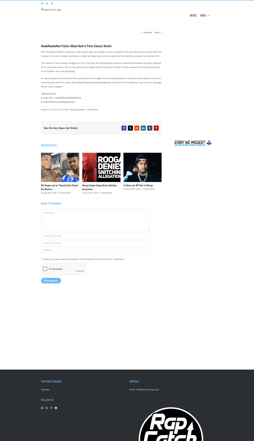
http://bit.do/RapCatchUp (68, 97)
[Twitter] (47, 408)
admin (46, 109)
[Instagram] (42, 408)
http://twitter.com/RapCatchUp (59, 102)
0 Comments (92, 109)
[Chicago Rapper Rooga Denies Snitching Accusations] (60, 154)
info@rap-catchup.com (147, 389)
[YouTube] (56, 408)
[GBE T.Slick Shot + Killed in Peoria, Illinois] (142, 154)
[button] (43, 173)
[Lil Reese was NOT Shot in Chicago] (101, 154)
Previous (147, 32)
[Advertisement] (193, 84)
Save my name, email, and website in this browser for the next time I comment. (84, 259)
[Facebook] (51, 408)
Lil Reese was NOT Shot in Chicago (97, 185)
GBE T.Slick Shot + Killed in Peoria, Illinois (141, 185)
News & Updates (77, 109)
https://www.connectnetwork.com (94, 82)
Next (157, 32)
